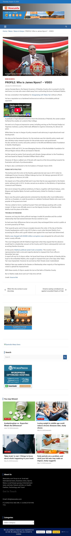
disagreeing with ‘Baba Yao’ (41, 95)
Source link (14, 277)
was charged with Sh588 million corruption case (27, 236)
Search (65, 357)
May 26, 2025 (8, 461)
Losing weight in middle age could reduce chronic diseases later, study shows (51, 425)
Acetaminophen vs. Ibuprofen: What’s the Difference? (16, 424)
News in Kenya (10, 79)
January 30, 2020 (10, 86)
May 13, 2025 (41, 463)
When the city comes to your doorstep (17, 290)
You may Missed (11, 399)
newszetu (18, 86)
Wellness (7, 419)
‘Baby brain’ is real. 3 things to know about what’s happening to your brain (19, 457)
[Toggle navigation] (5, 26)
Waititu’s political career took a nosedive (28, 250)
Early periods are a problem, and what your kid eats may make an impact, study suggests (50, 458)
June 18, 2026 (8, 428)
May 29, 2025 (41, 430)
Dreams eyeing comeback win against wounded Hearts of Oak (53, 290)
